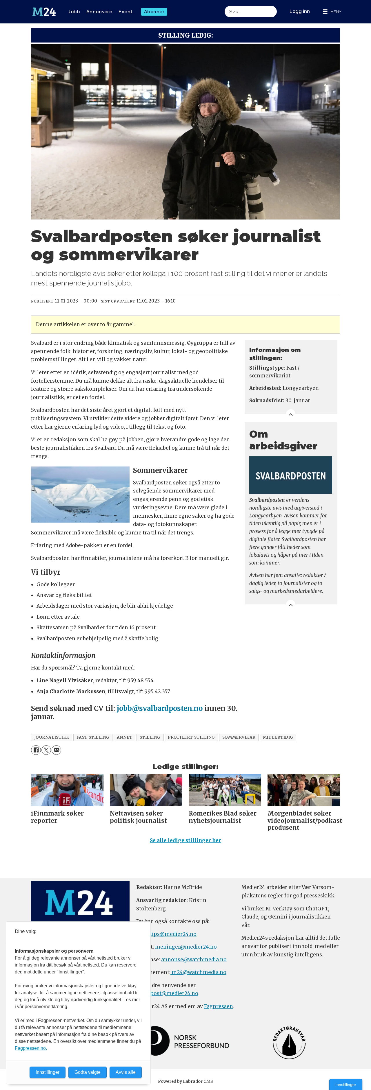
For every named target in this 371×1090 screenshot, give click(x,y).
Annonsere (99, 11)
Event (126, 11)
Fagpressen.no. (31, 1048)
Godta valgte (87, 1072)
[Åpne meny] (332, 11)
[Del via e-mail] (56, 750)
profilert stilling (191, 737)
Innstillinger (345, 1084)
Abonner (154, 11)
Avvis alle (126, 1072)
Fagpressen (218, 1006)
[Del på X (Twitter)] (46, 750)
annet (124, 737)
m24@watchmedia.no (198, 972)
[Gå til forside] (44, 12)
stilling (150, 737)
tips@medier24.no (173, 934)
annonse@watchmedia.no (194, 959)
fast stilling (93, 737)
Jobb (74, 11)
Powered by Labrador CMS (185, 1081)
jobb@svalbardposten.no (160, 708)
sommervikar (239, 737)
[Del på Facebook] (36, 750)
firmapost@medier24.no (167, 993)
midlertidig (278, 737)
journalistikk (51, 737)
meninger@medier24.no (186, 947)
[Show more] (290, 413)
